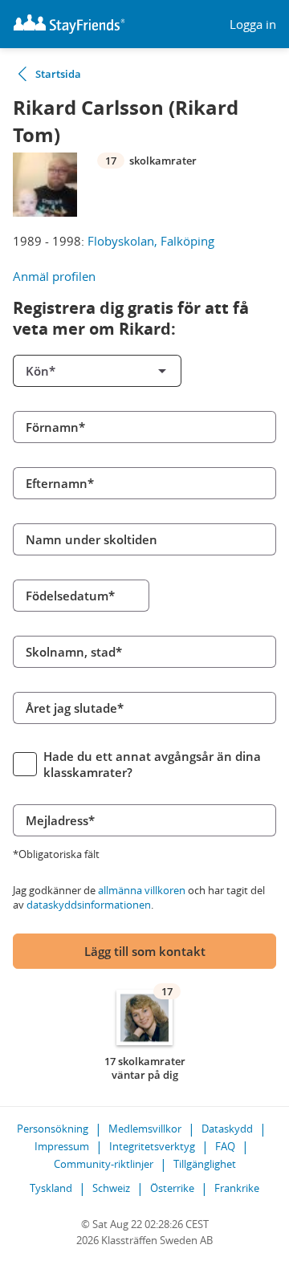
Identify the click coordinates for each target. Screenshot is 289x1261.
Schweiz (111, 1188)
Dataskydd (227, 1128)
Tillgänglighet (204, 1164)
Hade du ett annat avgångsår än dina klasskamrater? (152, 764)
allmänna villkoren (141, 890)
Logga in (253, 24)
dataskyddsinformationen (88, 904)
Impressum (62, 1146)
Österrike (172, 1188)
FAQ (225, 1146)
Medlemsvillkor (144, 1128)
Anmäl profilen (54, 276)
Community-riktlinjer (103, 1164)
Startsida (58, 74)
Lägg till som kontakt (145, 951)
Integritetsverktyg (152, 1146)
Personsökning (52, 1128)
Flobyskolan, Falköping (151, 241)
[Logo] (69, 24)
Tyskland (51, 1188)
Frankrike (236, 1188)
